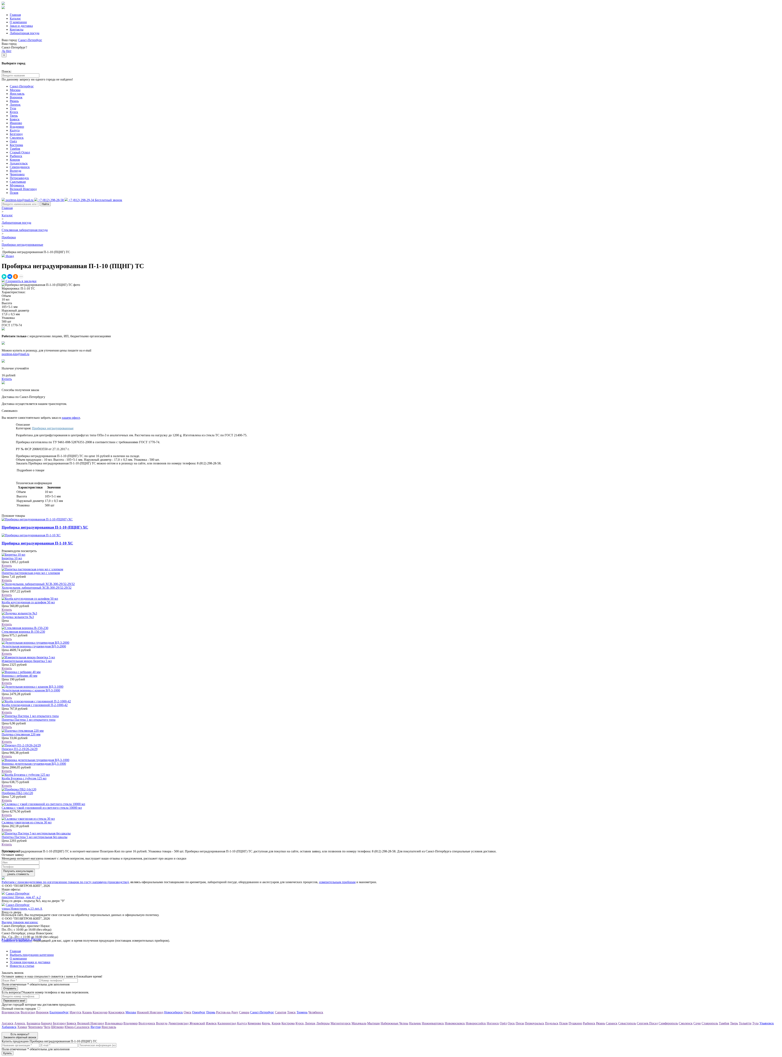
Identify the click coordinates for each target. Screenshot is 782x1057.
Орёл (13, 141)
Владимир (17, 126)
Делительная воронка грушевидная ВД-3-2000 (34, 646)
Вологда (15, 170)
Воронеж (16, 97)
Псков (14, 192)
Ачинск (20, 1023)
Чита (47, 1027)
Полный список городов (19, 1008)
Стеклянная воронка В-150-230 (23, 631)
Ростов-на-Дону (227, 1012)
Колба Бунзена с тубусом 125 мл (24, 778)
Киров (276, 1023)
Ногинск (493, 1023)
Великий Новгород (23, 189)
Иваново (16, 123)
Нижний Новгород (150, 1012)
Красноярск (116, 1012)
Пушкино (575, 1023)
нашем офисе (71, 417)
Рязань (14, 101)
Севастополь (627, 1023)
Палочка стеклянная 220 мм (21, 734)
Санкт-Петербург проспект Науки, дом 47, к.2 (21, 895)
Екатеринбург (59, 1012)
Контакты (16, 29)
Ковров (15, 159)
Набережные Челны (394, 1023)
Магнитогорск (341, 1023)
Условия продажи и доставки (30, 962)
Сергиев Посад (647, 1023)
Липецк (15, 104)
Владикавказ (114, 1023)
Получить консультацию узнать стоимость (18, 873)
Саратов (280, 1012)
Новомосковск (455, 1023)
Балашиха (33, 1023)
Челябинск (315, 1012)
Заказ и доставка (21, 26)
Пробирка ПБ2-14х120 (17, 793)
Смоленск (17, 137)
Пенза (520, 1023)
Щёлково (57, 1027)
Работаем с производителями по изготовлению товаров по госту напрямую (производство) (65, 882)
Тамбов (15, 148)
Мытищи (373, 1023)
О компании (18, 22)
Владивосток (11, 1012)
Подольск (551, 1023)
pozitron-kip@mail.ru (15, 354)
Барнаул (46, 1023)
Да (3, 51)
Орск (511, 1023)
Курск (14, 112)
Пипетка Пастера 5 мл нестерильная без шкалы (34, 837)
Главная (15, 15)
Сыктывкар (18, 181)
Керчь (266, 1023)
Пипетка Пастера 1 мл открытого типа (28, 719)
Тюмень (302, 1012)
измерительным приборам (337, 882)
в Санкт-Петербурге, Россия (21, 939)
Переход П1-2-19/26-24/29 (19, 749)
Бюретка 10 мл (12, 558)
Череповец (17, 174)
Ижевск (211, 1023)
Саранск (611, 1023)
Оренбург (198, 1012)
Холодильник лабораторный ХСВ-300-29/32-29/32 (36, 587)
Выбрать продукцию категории (32, 955)
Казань (87, 1012)
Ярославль (17, 93)
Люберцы (323, 1023)
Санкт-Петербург (30, 40)
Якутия (95, 1027)
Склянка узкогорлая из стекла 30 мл (27, 822)
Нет (8, 51)
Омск (187, 1012)
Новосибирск (173, 1012)
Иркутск (75, 1012)
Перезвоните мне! (14, 1000)
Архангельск (19, 163)
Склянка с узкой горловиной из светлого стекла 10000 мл (42, 807)
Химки (22, 1027)
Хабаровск (9, 1027)
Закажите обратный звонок (19, 1036)
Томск (291, 1012)
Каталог (15, 18)
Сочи (697, 1023)
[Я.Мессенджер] (4, 276)
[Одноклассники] (15, 276)
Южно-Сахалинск (77, 1027)
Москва (15, 90)
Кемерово (254, 1023)
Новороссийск (476, 1023)
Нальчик (415, 1023)
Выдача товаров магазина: (20, 922)
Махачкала (358, 1023)
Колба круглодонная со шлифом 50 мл (28, 602)
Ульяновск (766, 1023)
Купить (7, 565)
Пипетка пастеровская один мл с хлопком (31, 573)
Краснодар (100, 1012)
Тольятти (745, 1023)
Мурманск (17, 185)
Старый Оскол (20, 152)
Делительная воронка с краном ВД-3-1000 (31, 690)
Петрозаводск (19, 178)
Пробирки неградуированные (22, 244)
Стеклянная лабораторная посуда (25, 230)
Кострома (16, 145)
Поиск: (6, 71)
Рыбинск (16, 156)
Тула (13, 108)
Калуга (15, 130)
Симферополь (668, 1023)
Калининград (226, 1023)
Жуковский (197, 1023)
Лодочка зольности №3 (18, 617)
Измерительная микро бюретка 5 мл (27, 661)
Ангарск (7, 1023)
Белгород (16, 134)
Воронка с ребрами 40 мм (19, 675)
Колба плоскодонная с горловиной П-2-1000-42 (35, 705)
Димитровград (178, 1023)
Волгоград (28, 1012)
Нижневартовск (433, 1023)
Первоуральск (534, 1023)
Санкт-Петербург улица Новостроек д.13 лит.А (22, 906)
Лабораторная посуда (24, 33)
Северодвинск (20, 167)
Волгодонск (146, 1023)
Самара (244, 1012)
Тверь (14, 115)
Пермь (210, 1012)
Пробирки (9, 237)
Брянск (15, 119)
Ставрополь (710, 1023)
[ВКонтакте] (9, 276)
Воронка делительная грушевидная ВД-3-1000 (34, 763)
